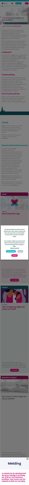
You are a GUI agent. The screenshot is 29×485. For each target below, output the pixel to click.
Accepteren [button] (14, 255)
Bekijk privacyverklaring (14, 248)
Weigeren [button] (20, 251)
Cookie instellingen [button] (11, 251)
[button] (27, 459)
